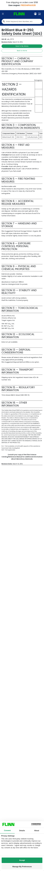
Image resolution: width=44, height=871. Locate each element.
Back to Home (22, 51)
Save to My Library (22, 46)
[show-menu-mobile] (3, 14)
